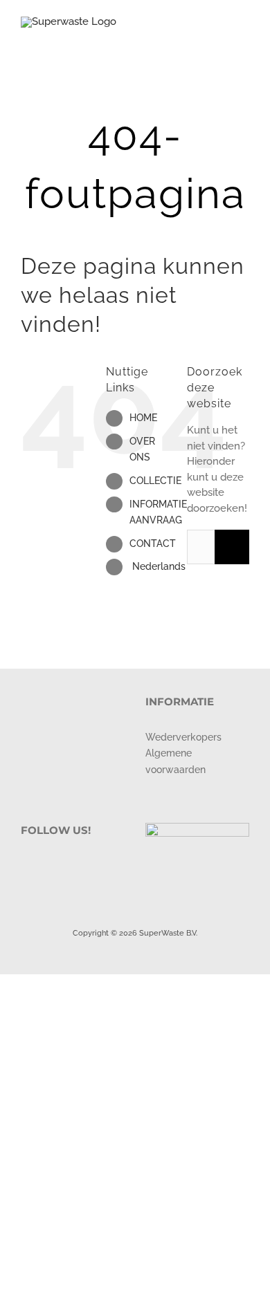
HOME (143, 417)
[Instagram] (43, 865)
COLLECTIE (155, 480)
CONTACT (152, 543)
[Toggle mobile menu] (243, 38)
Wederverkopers (183, 737)
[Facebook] (25, 865)
